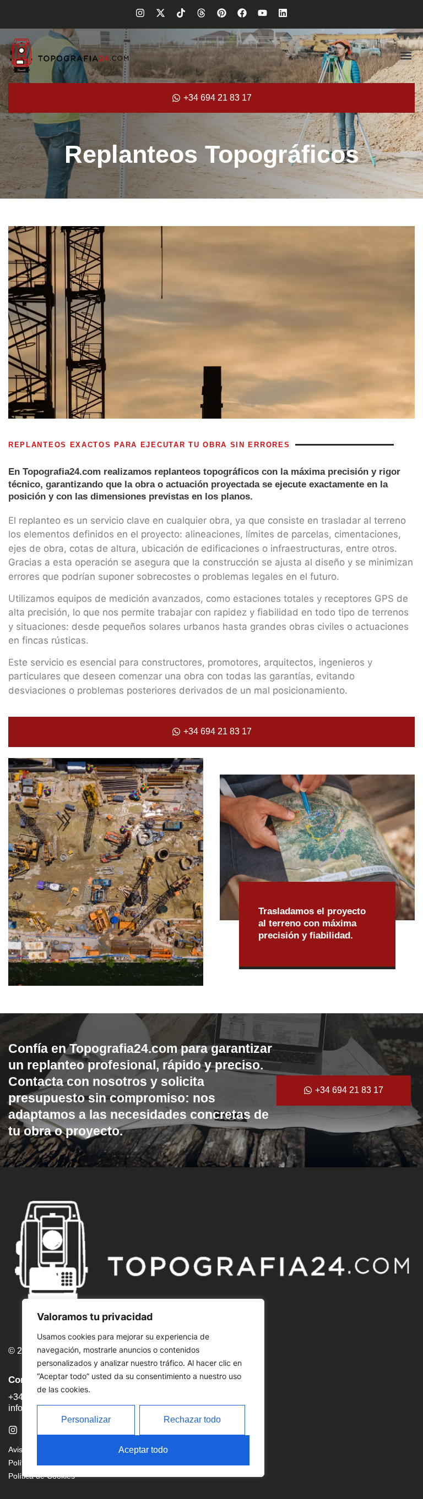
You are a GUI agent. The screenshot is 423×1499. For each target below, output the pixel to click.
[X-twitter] (160, 13)
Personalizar (86, 1419)
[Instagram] (140, 13)
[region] (143, 1388)
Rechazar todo (192, 1419)
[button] (406, 56)
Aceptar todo (143, 1449)
